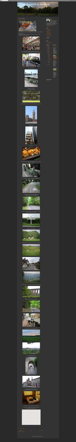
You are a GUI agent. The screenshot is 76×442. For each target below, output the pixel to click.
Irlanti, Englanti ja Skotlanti (34, 4)
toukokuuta (49, 52)
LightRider (48, 80)
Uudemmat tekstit (21, 430)
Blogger (43, 436)
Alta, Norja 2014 (49, 29)
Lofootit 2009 (48, 33)
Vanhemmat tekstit (41, 430)
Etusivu (31, 430)
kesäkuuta (49, 50)
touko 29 (49, 57)
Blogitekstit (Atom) (22, 431)
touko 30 (49, 55)
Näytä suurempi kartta (31, 425)
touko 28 (49, 60)
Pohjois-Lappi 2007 (49, 35)
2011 (48, 64)
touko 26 (49, 62)
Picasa (48, 38)
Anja (51, 19)
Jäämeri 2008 (48, 34)
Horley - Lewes (22, 19)
